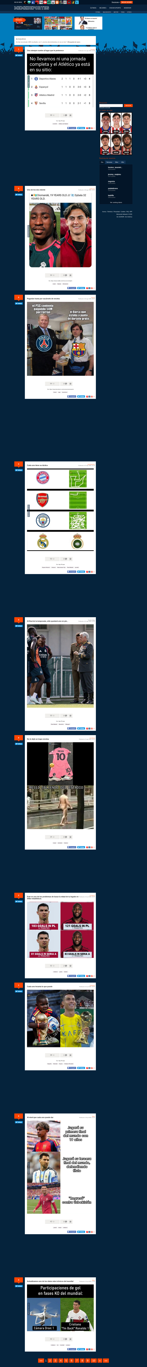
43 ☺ (52, 1221)
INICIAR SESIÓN (127, 2)
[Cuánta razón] (29, 2)
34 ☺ (52, 275)
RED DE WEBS (18, 2)
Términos (110, 211)
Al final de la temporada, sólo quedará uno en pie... (47, 621)
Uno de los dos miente (36, 190)
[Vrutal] (45, 2)
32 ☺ (52, 966)
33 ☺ (52, 715)
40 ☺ (52, 1339)
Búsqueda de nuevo (74, 42)
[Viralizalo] (77, 2)
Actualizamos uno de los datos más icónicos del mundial (50, 1281)
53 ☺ (52, 559)
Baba (93, 1116)
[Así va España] (37, 2)
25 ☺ (52, 837)
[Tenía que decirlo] (69, 2)
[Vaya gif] (65, 2)
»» (105, 1360)
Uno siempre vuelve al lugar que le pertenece (45, 50)
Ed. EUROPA (120, 217)
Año (122, 162)
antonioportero (91, 464)
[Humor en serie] (53, 2)
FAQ (127, 211)
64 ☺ (52, 383)
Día (102, 162)
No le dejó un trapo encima (38, 739)
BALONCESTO (107, 12)
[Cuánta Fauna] (57, 2)
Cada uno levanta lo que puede (39, 986)
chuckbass (92, 738)
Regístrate (115, 2)
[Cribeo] (49, 2)
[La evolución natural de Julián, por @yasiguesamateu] (116, 154)
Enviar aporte (115, 8)
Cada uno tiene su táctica (37, 465)
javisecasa (92, 188)
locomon (93, 49)
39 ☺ (52, 115)
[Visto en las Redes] (33, 2)
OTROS (129, 12)
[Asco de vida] (25, 2)
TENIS (122, 12)
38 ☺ (52, 1055)
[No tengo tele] (61, 2)
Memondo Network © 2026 (124, 214)
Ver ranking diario (116, 202)
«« (41, 1360)
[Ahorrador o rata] (73, 2)
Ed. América (128, 217)
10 (93, 1360)
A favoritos (70, 115)
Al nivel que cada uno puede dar (40, 1117)
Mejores (102, 8)
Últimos (93, 8)
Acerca (104, 211)
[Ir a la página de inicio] (33, 8)
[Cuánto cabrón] (41, 2)
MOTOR (116, 12)
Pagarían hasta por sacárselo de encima (43, 299)
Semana (109, 162)
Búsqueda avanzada (104, 107)
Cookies (123, 211)
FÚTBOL (98, 12)
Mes (116, 162)
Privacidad (117, 211)
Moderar (127, 8)
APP (131, 211)
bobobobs (92, 985)
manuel (93, 297)
